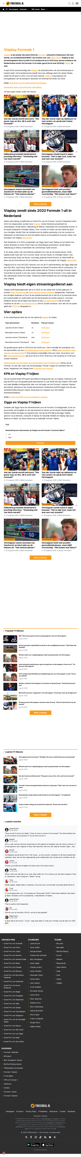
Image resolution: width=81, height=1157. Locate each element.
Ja (9, 434)
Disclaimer (71, 1111)
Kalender (23, 9)
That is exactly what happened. (16, 904)
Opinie (6, 115)
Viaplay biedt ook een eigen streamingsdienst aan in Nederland (31, 363)
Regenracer (13, 916)
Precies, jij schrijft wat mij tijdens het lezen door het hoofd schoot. (29, 866)
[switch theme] (73, 3)
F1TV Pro (15, 306)
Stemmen (40, 443)
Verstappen (13, 9)
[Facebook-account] (31, 1137)
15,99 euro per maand (43, 368)
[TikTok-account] (40, 1137)
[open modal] (77, 3)
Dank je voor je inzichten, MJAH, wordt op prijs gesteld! (26, 912)
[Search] (69, 3)
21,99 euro (45, 342)
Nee (9, 437)
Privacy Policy (31, 1111)
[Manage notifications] (3, 1153)
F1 (6, 9)
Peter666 (12, 869)
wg (10, 907)
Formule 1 (42, 55)
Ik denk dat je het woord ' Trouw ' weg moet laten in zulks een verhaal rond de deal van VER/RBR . (40, 922)
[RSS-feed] (45, 1137)
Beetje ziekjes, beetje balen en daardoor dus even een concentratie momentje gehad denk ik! (39, 885)
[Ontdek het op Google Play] (33, 1145)
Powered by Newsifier (40, 1150)
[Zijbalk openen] (4, 3)
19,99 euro (45, 333)
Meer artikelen (40, 204)
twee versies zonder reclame (41, 292)
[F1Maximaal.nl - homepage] (15, 3)
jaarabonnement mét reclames (37, 350)
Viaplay (7, 55)
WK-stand (35, 9)
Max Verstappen (47, 151)
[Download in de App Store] (47, 1145)
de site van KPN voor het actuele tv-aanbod (28, 397)
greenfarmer (14, 828)
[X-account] (26, 1137)
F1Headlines (42, 1111)
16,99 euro (45, 328)
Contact (63, 1111)
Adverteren (53, 1111)
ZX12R (11, 850)
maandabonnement (28, 303)
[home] (3, 9)
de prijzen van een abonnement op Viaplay (27, 83)
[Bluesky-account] (50, 1137)
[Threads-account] (55, 1137)
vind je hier (27, 238)
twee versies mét (18, 292)
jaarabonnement (50, 301)
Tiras (11, 880)
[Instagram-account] (36, 1137)
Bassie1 (12, 839)
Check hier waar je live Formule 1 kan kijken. (23, 87)
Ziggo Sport (55, 58)
